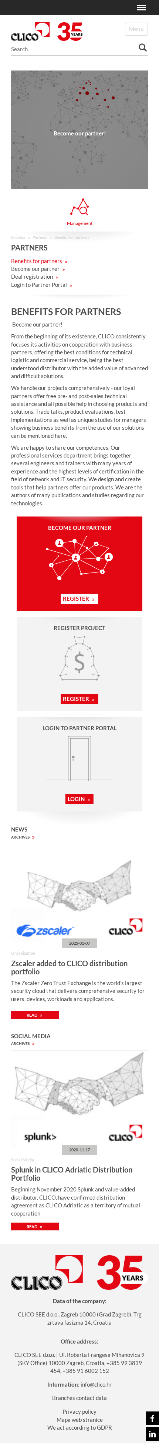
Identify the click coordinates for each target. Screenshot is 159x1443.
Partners (40, 237)
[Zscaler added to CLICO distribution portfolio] (79, 892)
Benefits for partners (37, 261)
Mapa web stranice (80, 1419)
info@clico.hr (96, 1384)
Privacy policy (79, 1411)
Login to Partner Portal (39, 284)
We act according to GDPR (79, 1427)
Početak (18, 237)
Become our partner (36, 268)
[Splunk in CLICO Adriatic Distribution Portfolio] (79, 1099)
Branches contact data (79, 1397)
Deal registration (32, 276)
